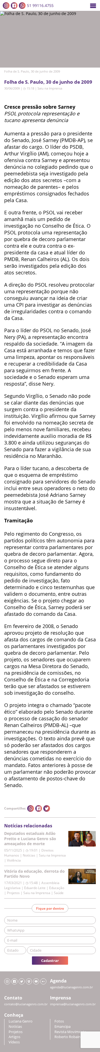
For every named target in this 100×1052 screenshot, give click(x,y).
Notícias (15, 1026)
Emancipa (62, 1026)
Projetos (15, 1031)
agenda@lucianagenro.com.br (71, 987)
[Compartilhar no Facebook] (38, 808)
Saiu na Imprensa (50, 88)
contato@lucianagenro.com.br (26, 1004)
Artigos (14, 1036)
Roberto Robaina (68, 1036)
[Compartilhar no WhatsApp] (30, 808)
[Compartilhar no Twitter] (46, 808)
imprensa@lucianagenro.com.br (73, 1004)
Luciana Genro (20, 1021)
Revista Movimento (70, 1031)
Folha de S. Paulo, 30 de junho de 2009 (48, 82)
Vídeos (14, 1042)
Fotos (59, 1021)
